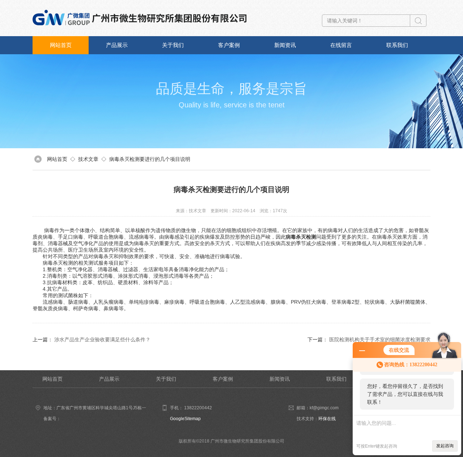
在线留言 (341, 45)
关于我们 (173, 45)
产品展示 (117, 45)
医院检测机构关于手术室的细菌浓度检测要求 (379, 339)
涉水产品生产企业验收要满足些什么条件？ (102, 339)
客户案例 (229, 45)
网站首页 (61, 45)
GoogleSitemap (185, 418)
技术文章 (88, 159)
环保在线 (327, 418)
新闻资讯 (285, 45)
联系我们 (397, 45)
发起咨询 (445, 445)
